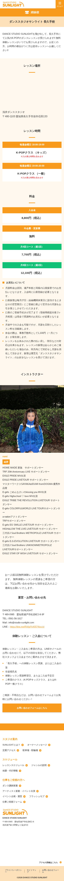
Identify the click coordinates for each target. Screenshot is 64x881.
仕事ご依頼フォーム (12, 802)
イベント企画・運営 (12, 796)
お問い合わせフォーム (50, 871)
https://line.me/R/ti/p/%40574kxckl (27, 626)
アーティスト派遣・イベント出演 (18, 791)
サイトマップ (31, 871)
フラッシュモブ (36, 796)
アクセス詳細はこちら (48, 862)
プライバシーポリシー (13, 871)
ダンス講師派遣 (10, 785)
